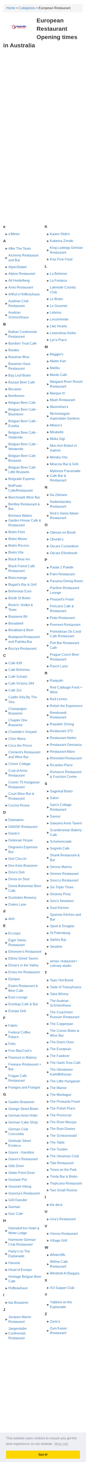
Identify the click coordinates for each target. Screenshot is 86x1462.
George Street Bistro (23, 1109)
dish (11, 919)
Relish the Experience (66, 706)
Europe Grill (17, 1011)
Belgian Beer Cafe (22, 402)
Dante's (14, 833)
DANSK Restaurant (22, 827)
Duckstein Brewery (22, 897)
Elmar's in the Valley (23, 965)
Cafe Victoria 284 (21, 683)
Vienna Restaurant (64, 1233)
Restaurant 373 (61, 731)
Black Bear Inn (19, 559)
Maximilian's (59, 407)
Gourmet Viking (19, 1186)
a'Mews (14, 234)
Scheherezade (61, 841)
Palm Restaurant (62, 574)
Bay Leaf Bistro (19, 375)
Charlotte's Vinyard (22, 732)
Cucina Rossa (18, 805)
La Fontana (58, 280)
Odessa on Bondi (63, 532)
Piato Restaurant (62, 618)
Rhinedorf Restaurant (66, 758)
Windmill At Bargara (64, 1273)
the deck (56, 1205)
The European (60, 1049)
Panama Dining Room (66, 581)
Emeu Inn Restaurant (24, 972)
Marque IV (57, 393)
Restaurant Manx (62, 751)
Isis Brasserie (18, 1302)
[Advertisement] (43, 96)
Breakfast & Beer (20, 630)
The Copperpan (61, 1024)
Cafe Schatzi (17, 676)
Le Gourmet (58, 306)
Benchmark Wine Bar (24, 497)
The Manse (58, 1088)
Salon (54, 798)
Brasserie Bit (17, 616)
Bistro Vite (16, 552)
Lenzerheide (59, 319)
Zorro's (55, 1321)
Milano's (56, 425)
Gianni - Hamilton (21, 1152)
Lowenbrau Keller (63, 333)
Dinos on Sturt (18, 879)
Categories (27, 8)
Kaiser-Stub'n (60, 234)
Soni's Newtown (62, 901)
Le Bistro (56, 299)
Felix (12, 1044)
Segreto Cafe (60, 848)
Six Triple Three (61, 887)
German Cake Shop (23, 1122)
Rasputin (56, 680)
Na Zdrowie (58, 495)
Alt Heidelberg (19, 280)
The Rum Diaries (62, 1129)
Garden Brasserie (21, 1102)
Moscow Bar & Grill (64, 464)
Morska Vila (58, 457)
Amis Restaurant (20, 287)
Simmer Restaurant (64, 873)
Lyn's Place (58, 340)
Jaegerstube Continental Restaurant (17, 1333)
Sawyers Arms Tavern (66, 823)
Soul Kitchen (59, 908)
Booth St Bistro (19, 598)
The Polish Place (62, 1108)
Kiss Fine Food (61, 259)
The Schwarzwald (63, 1135)
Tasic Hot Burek (61, 980)
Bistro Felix (16, 532)
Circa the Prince (20, 745)
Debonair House (20, 840)
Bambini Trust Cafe (22, 343)
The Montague (60, 1094)
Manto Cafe (58, 375)
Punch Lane (59, 666)
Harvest (14, 1263)
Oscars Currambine (64, 546)
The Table (57, 1142)
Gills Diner (16, 1166)
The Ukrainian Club (64, 1156)
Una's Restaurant (63, 1219)
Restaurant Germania (66, 744)
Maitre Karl (58, 361)
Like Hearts (58, 326)
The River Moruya (63, 1122)
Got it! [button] (43, 1454)
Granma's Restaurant (24, 1193)
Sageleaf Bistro (61, 791)
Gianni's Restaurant (23, 1159)
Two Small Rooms (63, 1190)
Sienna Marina (61, 867)
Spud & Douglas (62, 926)
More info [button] (61, 1444)
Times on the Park (63, 1169)
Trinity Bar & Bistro (63, 1176)
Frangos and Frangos (24, 1087)
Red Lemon (58, 699)
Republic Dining (62, 724)
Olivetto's (56, 539)
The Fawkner (60, 1056)
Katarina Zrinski (61, 241)
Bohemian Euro (20, 591)
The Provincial (60, 1115)
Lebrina (55, 312)
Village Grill (58, 1240)
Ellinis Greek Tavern (23, 958)
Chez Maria (16, 738)
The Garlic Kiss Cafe (65, 1062)
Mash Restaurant (62, 400)
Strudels (56, 946)
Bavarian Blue (18, 357)
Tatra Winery (59, 994)
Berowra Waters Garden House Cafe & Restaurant (24, 520)
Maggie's (56, 354)
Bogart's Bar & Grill (22, 584)
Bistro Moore (17, 539)
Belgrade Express (21, 479)
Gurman (14, 1207)
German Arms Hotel (22, 1115)
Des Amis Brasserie (23, 865)
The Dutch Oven (62, 1042)
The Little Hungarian (65, 1081)
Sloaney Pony (60, 894)
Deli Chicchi (17, 859)
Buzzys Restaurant (22, 648)
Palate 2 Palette (61, 567)
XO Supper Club (62, 1288)
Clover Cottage (19, 764)
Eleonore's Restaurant (24, 951)
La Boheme (58, 273)
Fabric (13, 1025)
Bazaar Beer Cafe (21, 382)
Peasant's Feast (62, 599)
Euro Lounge (18, 997)
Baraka (13, 350)
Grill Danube (17, 1200)
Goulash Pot (17, 1179)
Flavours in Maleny (22, 1057)
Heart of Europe (20, 1270)
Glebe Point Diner (21, 1173)
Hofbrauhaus (18, 1288)
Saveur (55, 816)
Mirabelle (57, 432)
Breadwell (15, 623)
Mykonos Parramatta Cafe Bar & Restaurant (65, 475)
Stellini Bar (58, 940)
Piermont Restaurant (65, 624)
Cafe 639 (15, 663)
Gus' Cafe (15, 1213)
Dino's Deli (16, 872)
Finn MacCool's (20, 1050)
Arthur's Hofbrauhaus (24, 294)
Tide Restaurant (61, 1163)
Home (10, 8)
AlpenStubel (17, 267)
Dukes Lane (17, 904)
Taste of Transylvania (65, 987)
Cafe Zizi (15, 690)
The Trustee (59, 1149)
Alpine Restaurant (21, 273)
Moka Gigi (57, 439)
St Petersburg (60, 933)
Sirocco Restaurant (64, 880)
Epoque (14, 979)
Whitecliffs (57, 1255)
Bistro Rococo (18, 545)
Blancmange (17, 577)
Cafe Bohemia (19, 669)
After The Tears (19, 248)
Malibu (55, 368)
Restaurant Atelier (63, 738)
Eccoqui (14, 933)
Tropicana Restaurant (66, 1183)
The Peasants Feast (65, 1101)
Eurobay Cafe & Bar (23, 1004)
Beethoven (16, 396)
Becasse (14, 389)
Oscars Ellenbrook (63, 553)
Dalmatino (16, 820)
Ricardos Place (61, 765)
